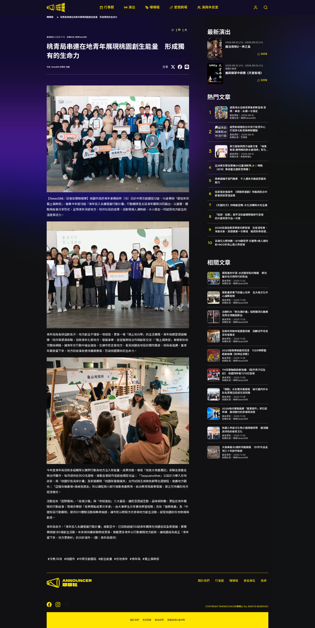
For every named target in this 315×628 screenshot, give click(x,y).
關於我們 (204, 581)
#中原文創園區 (86, 559)
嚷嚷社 (56, 7)
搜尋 (264, 581)
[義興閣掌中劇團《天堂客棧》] (215, 73)
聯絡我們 (159, 620)
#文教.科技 (55, 559)
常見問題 (147, 620)
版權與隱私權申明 (176, 620)
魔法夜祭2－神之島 (237, 47)
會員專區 (249, 581)
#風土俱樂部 (150, 559)
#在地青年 (121, 559)
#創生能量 (105, 559)
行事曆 (219, 581)
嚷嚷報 (50, 17)
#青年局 (135, 559)
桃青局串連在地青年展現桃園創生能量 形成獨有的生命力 (88, 17)
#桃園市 (69, 559)
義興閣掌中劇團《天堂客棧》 (244, 73)
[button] (262, 54)
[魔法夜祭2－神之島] (215, 48)
